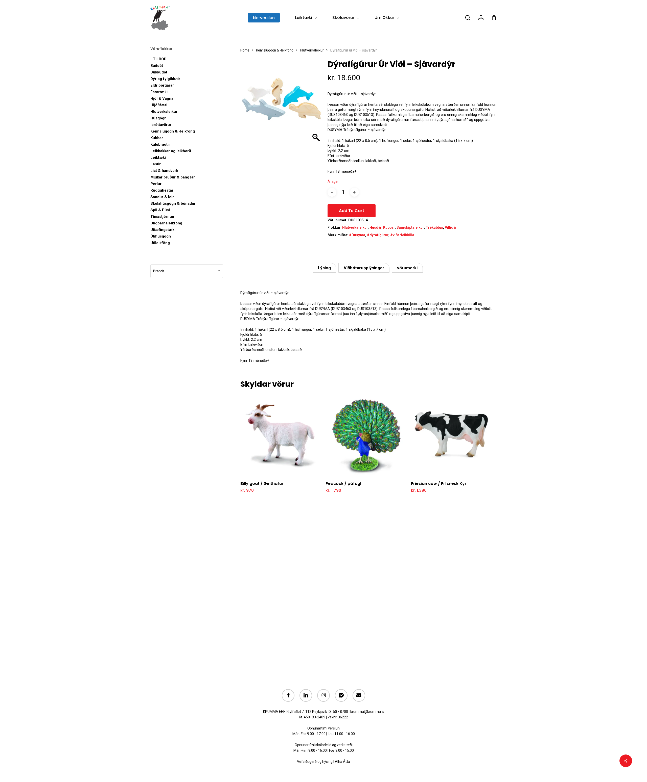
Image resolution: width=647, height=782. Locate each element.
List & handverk (164, 170)
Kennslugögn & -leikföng (172, 131)
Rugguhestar (161, 190)
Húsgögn (158, 118)
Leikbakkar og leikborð (170, 151)
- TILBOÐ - (159, 59)
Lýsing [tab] (324, 267)
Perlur (155, 183)
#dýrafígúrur (377, 235)
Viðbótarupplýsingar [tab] (364, 267)
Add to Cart (351, 211)
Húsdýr (375, 227)
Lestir (155, 164)
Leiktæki (158, 157)
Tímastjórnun (162, 216)
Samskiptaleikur (410, 227)
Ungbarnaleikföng (166, 223)
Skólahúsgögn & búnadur (173, 203)
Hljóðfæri (158, 105)
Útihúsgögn (160, 236)
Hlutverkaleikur (163, 111)
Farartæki (159, 92)
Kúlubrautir (160, 144)
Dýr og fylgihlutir (165, 78)
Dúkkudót (158, 72)
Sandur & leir (162, 197)
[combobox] (186, 271)
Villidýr (451, 227)
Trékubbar (434, 227)
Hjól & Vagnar (162, 98)
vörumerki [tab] (407, 267)
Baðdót (156, 65)
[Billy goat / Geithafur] (281, 435)
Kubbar (156, 138)
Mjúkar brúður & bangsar (172, 177)
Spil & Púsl (160, 210)
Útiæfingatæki (162, 229)
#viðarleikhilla (402, 235)
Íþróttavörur (160, 124)
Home (244, 50)
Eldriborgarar (162, 85)
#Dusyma (357, 235)
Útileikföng (160, 243)
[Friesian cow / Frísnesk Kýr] (452, 435)
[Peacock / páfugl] (367, 435)
